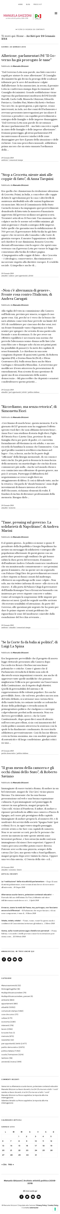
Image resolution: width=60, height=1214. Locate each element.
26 (51, 1150)
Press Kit (37, 4)
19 (51, 1146)
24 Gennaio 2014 (7, 158)
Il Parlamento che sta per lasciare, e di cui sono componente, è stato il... (29, 910)
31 (36, 1155)
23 (27, 1150)
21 (11, 1150)
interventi (5, 1025)
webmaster (34, 1208)
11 (43, 1141)
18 (44, 1146)
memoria (12, 508)
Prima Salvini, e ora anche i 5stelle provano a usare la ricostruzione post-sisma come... (29, 934)
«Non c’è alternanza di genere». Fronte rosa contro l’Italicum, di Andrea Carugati (26, 295)
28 (11, 1155)
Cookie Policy (53, 1205)
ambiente (4, 160)
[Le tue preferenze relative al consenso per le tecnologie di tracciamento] (55, 1209)
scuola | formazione (9, 1054)
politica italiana (33, 392)
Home (20, 4)
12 (51, 1141)
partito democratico (8, 753)
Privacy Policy (41, 1205)
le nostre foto (7, 1033)
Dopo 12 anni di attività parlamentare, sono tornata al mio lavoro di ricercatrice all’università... (29, 884)
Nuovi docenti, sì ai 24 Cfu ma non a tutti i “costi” (38, 1089)
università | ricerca (8, 1062)
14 (11, 1146)
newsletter (5, 1040)
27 (3, 1155)
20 (3, 1150)
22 (19, 1150)
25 (44, 1150)
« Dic (4, 1164)
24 (36, 1150)
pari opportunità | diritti (24, 276)
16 (27, 1146)
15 (19, 1146)
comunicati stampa (16, 160)
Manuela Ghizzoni (21, 66)
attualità (4, 276)
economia (12, 870)
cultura (11, 276)
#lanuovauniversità (9, 985)
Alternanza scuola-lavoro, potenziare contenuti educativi (35, 1086)
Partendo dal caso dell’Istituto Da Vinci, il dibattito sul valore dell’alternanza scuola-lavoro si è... (26, 897)
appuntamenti (7, 1004)
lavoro (19, 870)
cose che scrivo (7, 1014)
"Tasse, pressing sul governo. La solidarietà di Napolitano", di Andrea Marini (29, 526)
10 (36, 1141)
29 (19, 1155)
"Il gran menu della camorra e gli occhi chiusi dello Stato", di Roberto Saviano (29, 772)
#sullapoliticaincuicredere (11, 993)
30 (27, 1155)
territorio (5, 1058)
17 (36, 1146)
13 (3, 1146)
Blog (28, 4)
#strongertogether (9, 989)
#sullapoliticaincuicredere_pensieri (15, 996)
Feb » (11, 1164)
